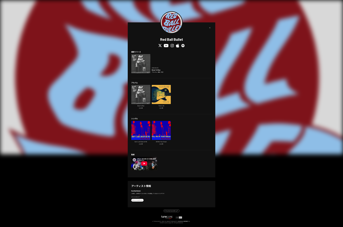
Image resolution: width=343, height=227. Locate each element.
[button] (210, 28)
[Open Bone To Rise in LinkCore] (140, 63)
